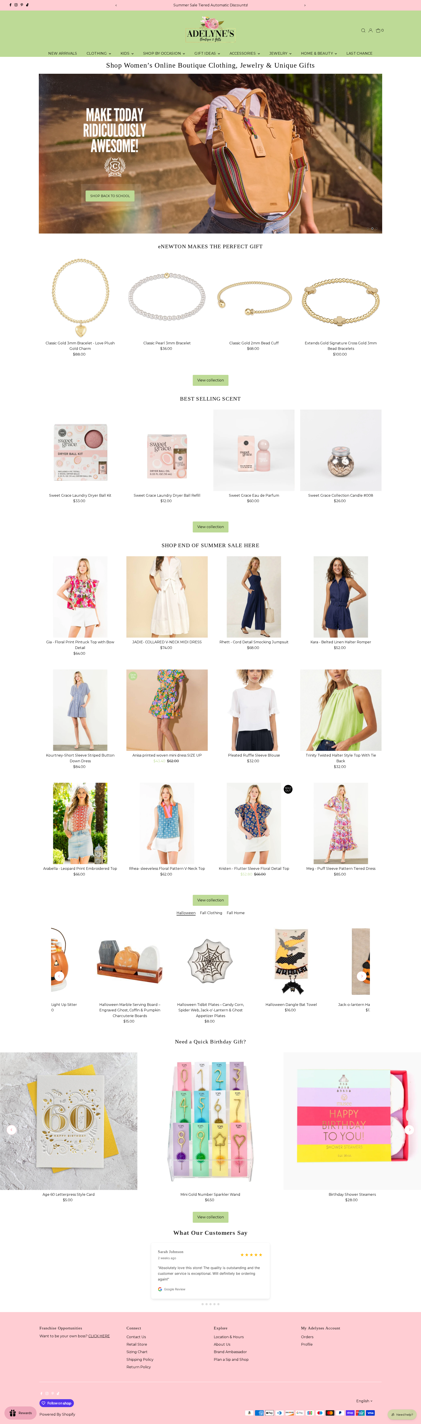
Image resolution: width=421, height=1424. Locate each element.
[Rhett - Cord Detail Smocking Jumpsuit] (254, 595)
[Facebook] (10, 5)
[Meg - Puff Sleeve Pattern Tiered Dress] (341, 821)
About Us (222, 1342)
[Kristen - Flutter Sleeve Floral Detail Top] (254, 821)
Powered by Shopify (57, 1412)
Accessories (243, 53)
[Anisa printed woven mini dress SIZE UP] (167, 708)
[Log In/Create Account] (371, 30)
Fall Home (236, 911)
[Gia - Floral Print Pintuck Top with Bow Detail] (80, 595)
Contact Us (136, 1335)
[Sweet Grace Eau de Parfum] (254, 448)
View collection (210, 378)
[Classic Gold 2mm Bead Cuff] (254, 295)
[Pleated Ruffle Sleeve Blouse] (254, 708)
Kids (125, 53)
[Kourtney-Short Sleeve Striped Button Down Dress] (80, 708)
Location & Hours (229, 1335)
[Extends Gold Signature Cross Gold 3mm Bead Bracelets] (341, 295)
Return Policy (139, 1365)
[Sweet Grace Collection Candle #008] (341, 448)
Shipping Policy (140, 1357)
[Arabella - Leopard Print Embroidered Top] (80, 821)
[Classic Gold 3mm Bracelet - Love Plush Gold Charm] (80, 295)
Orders (307, 1335)
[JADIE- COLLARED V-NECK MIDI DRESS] (167, 595)
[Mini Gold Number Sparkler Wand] (210, 1119)
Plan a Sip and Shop (231, 1357)
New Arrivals (62, 53)
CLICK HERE (99, 1334)
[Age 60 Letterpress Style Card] (68, 1119)
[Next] (305, 5)
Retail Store (137, 1342)
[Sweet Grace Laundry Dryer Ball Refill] (167, 448)
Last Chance (359, 53)
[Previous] (116, 5)
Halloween (186, 911)
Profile (307, 1342)
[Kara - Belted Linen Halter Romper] (341, 595)
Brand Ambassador (230, 1350)
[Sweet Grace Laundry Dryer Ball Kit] (80, 448)
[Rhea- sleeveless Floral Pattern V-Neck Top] (167, 821)
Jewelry (278, 53)
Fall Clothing (211, 911)
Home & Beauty (317, 53)
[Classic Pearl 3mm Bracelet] (167, 295)
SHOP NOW (312, 200)
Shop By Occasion (162, 53)
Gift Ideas (205, 53)
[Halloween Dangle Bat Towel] (291, 960)
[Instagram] (16, 5)
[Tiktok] (27, 5)
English (362, 1399)
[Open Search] (363, 30)
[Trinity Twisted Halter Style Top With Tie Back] (341, 708)
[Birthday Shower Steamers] (352, 1119)
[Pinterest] (22, 5)
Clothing (97, 53)
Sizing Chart (137, 1350)
